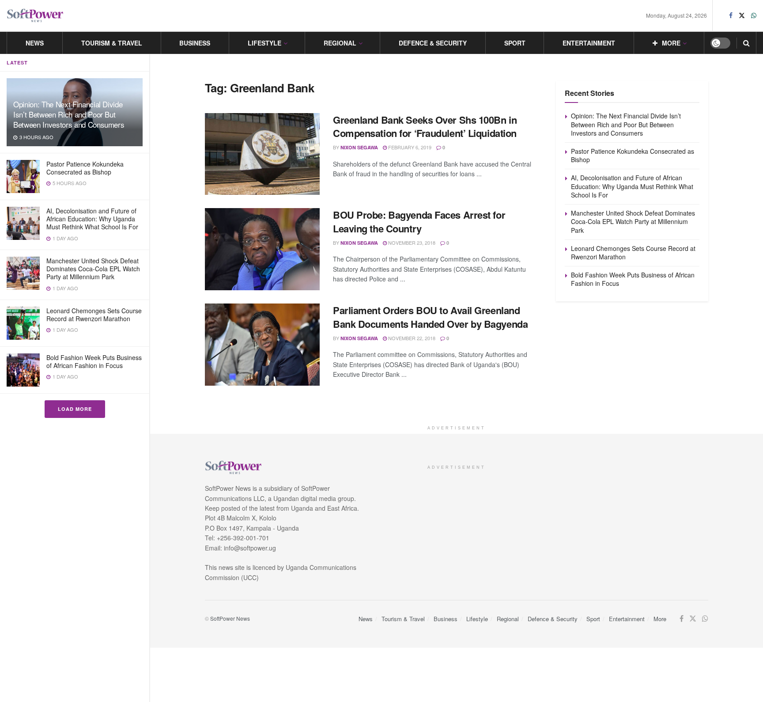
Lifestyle (264, 42)
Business (194, 42)
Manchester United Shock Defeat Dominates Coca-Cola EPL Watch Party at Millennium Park (93, 268)
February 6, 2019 (409, 147)
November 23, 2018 (411, 242)
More (671, 42)
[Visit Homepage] (35, 15)
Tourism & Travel (111, 42)
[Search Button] (746, 43)
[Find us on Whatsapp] (753, 15)
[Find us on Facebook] (731, 15)
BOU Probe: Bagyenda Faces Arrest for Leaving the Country (419, 221)
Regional (340, 42)
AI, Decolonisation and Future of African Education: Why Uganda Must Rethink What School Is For (92, 218)
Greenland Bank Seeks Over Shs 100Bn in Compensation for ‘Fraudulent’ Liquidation (425, 126)
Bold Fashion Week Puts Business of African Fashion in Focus (94, 361)
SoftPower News (230, 618)
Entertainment (589, 42)
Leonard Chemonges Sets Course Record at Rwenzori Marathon (94, 314)
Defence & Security (433, 42)
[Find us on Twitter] (742, 15)
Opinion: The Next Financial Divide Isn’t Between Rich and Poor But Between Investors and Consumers (68, 114)
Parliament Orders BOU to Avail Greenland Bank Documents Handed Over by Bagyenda (430, 317)
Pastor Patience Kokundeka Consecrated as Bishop (85, 167)
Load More (75, 409)
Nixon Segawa (359, 147)
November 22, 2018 (411, 338)
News (35, 42)
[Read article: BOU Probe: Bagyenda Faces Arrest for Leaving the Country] (262, 249)
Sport (514, 42)
